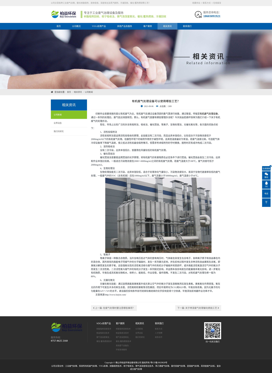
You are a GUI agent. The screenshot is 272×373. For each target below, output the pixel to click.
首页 (59, 26)
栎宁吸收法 (128, 366)
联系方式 (207, 3)
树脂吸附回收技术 (103, 329)
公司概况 (76, 26)
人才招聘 (158, 333)
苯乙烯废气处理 (162, 366)
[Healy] (64, 14)
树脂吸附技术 (116, 366)
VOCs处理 (103, 366)
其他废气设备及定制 (123, 346)
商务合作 (158, 337)
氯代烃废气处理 (178, 366)
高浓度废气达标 (208, 366)
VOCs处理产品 (99, 26)
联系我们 (187, 26)
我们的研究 (59, 131)
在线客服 (267, 168)
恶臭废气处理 (193, 366)
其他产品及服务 (124, 26)
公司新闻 (58, 115)
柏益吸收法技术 (102, 333)
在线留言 (217, 3)
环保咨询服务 (121, 350)
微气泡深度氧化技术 (104, 337)
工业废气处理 (71, 366)
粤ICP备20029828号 (158, 363)
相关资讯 (167, 26)
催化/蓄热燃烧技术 (104, 341)
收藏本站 (196, 3)
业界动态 (58, 123)
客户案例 (147, 26)
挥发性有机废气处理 (88, 366)
